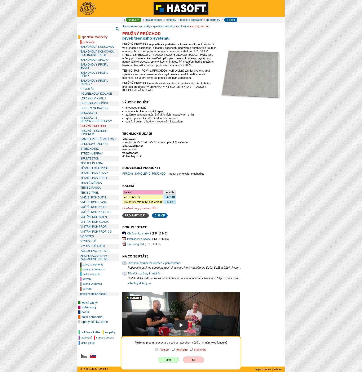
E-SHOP (160, 215)
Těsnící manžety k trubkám (144, 273)
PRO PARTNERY (135, 215)
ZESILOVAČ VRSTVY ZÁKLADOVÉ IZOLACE (95, 257)
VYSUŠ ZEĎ (88, 241)
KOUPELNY (110, 332)
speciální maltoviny (94, 37)
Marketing (200, 349)
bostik (85, 312)
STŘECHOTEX (89, 148)
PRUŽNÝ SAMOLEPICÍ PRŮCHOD (144, 173)
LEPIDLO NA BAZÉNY (94, 108)
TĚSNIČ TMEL (89, 192)
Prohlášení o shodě (139, 239)
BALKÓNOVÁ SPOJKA (94, 59)
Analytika (181, 349)
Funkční (164, 349)
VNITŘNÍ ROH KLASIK (94, 221)
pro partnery (213, 19)
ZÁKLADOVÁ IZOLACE (95, 251)
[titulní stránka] (181, 8)
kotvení (87, 279)
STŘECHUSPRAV (91, 153)
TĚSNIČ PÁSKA (90, 187)
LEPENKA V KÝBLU (93, 98)
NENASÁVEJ (88, 113)
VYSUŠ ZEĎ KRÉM (92, 246)
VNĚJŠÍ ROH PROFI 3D (95, 212)
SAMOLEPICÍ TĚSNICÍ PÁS (98, 139)
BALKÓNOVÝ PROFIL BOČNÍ (94, 66)
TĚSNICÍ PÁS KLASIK (94, 173)
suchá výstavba (92, 283)
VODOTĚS (87, 236)
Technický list (135, 244)
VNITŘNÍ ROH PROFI (93, 226)
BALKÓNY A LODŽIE (90, 332)
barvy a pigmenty (93, 264)
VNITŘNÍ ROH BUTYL (94, 217)
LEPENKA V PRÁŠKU (94, 103)
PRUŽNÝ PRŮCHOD (93, 126)
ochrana (87, 288)
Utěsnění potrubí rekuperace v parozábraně (154, 263)
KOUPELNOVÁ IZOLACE (96, 93)
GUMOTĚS (87, 88)
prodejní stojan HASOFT (93, 293)
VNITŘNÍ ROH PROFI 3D (95, 231)
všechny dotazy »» (139, 283)
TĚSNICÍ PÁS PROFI (93, 178)
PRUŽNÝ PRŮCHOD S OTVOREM (94, 132)
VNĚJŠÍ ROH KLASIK (94, 202)
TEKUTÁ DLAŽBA (91, 163)
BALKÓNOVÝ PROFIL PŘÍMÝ (94, 74)
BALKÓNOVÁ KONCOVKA (97, 46)
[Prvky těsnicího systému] (181, 325)
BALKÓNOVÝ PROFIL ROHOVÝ (94, 82)
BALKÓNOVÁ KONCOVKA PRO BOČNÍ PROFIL (97, 53)
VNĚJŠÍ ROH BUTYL (93, 197)
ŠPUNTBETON (89, 158)
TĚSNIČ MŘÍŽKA (91, 182)
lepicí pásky (89, 302)
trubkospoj (88, 307)
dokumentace (153, 19)
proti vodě (88, 42)
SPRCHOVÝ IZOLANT (94, 143)
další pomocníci (92, 317)
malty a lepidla (91, 274)
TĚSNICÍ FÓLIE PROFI (94, 168)
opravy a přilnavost (94, 269)
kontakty (171, 19)
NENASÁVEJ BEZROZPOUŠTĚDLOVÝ (96, 119)
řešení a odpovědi (191, 19)
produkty (133, 19)
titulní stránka (130, 26)
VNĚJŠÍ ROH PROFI (93, 207)
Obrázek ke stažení (139, 233)
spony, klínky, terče (94, 321)
